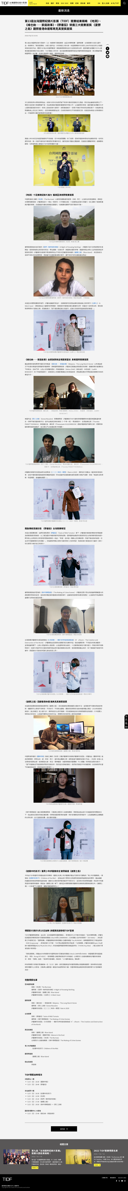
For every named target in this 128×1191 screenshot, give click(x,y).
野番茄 (53, 533)
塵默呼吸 (40, 756)
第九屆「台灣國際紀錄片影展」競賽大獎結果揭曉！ (47, 1152)
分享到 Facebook (107, 48)
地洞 (40, 199)
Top (124, 1187)
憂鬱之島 (78, 252)
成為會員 (126, 716)
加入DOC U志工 (122, 1178)
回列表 (62, 1129)
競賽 (72, 3)
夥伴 (88, 3)
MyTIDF (116, 3)
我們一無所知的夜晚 (51, 247)
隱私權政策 (113, 1178)
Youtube (122, 1180)
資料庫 (82, 3)
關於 (52, 3)
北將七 (94, 303)
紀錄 (77, 3)
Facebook (116, 1180)
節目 (57, 3)
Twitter (119, 1180)
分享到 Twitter (107, 52)
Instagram (124, 1180)
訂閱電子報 (104, 1178)
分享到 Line (107, 56)
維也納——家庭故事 (59, 364)
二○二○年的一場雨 (58, 472)
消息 (47, 3)
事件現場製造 (46, 592)
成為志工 (126, 723)
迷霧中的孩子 (34, 878)
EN (99, 3)
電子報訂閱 (126, 727)
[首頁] (14, 3)
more (34, 1167)
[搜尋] (124, 3)
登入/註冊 (105, 3)
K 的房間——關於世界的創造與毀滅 (60, 640)
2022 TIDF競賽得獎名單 (106, 1150)
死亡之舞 (36, 419)
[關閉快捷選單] (124, 715)
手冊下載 (126, 720)
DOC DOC (65, 3)
